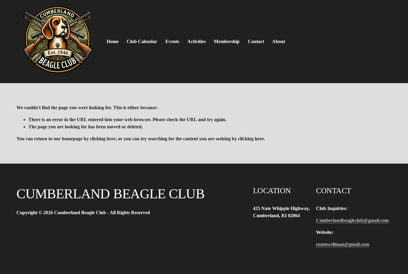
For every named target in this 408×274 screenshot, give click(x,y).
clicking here (103, 138)
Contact (256, 41)
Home (113, 41)
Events (172, 41)
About (278, 41)
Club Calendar (142, 41)
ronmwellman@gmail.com (342, 244)
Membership (227, 41)
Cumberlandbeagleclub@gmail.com (352, 220)
